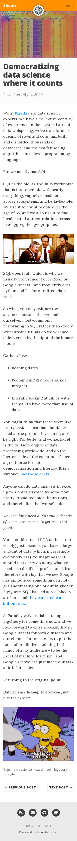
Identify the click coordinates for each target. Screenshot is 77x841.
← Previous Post (20, 787)
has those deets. (35, 474)
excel (39, 769)
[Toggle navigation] (68, 5)
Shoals (10, 5)
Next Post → (61, 787)
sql (48, 769)
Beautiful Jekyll (47, 832)
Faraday (22, 113)
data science (22, 769)
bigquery (60, 769)
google (9, 774)
